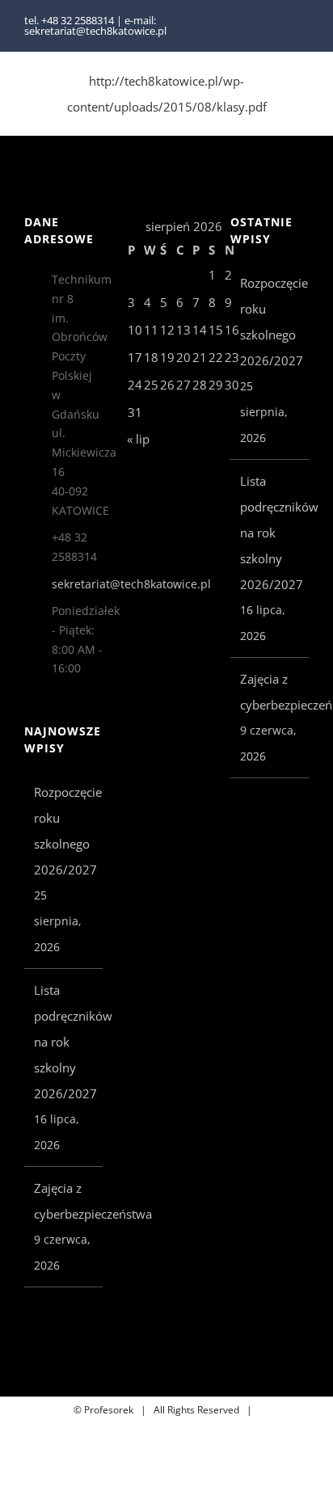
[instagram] (304, 25)
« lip (138, 439)
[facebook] (278, 25)
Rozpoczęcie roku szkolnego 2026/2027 (64, 831)
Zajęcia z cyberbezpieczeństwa (64, 1201)
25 (151, 385)
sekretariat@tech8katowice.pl (77, 584)
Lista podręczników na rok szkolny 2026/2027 (64, 1041)
